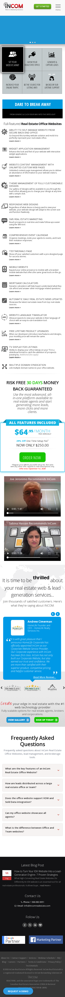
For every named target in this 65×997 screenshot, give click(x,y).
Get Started (42, 6)
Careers (11, 961)
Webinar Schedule (46, 958)
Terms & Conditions (37, 961)
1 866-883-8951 (37, 902)
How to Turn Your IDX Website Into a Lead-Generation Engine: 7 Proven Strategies (37, 873)
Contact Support (19, 958)
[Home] (13, 6)
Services (32, 958)
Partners (21, 961)
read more (45, 885)
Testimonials (32, 965)
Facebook (24, 925)
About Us (5, 958)
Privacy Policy (54, 961)
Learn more (14, 141)
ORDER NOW (32, 457)
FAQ (58, 958)
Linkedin (35, 925)
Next (58, 614)
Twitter (30, 925)
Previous (53, 614)
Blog (4, 961)
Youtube (40, 925)
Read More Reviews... (44, 677)
